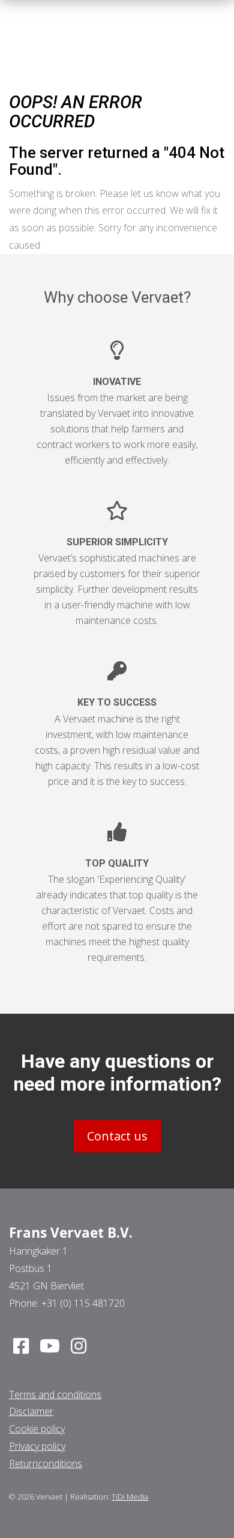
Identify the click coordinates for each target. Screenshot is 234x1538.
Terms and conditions (55, 1394)
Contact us (117, 1136)
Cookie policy (37, 1428)
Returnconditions (45, 1463)
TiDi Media (130, 1496)
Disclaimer (31, 1411)
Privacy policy (37, 1446)
